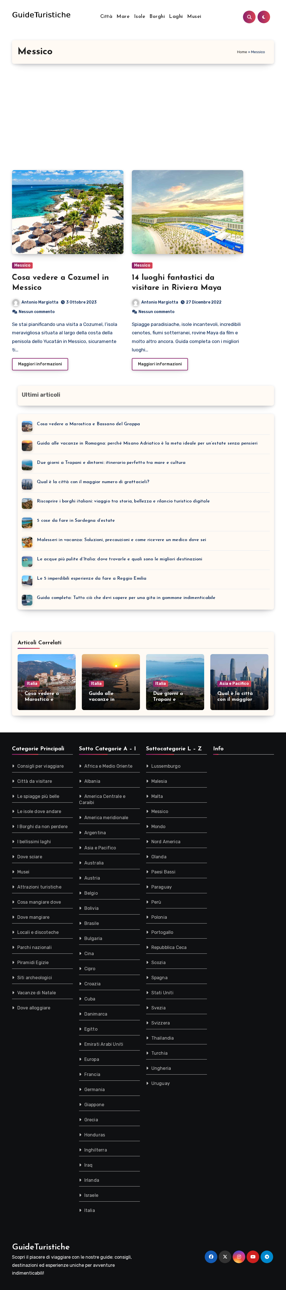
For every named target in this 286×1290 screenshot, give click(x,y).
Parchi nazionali (34, 947)
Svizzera (160, 1023)
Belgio (91, 893)
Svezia (158, 1008)
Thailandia (162, 1038)
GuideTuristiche (41, 1247)
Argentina (95, 832)
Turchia (159, 1053)
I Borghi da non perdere (42, 826)
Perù (156, 902)
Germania (94, 1089)
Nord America (165, 841)
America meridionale (106, 817)
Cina (89, 953)
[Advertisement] (144, 117)
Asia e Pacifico (234, 683)
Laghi (176, 16)
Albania (92, 781)
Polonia (159, 917)
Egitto (90, 1029)
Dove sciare (29, 856)
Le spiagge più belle (38, 796)
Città (106, 16)
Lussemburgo (165, 766)
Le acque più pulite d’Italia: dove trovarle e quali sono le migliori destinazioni (119, 559)
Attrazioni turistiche (39, 887)
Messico (22, 265)
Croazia (92, 983)
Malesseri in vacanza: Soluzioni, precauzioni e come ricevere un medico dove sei (121, 540)
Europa (91, 1059)
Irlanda (91, 1180)
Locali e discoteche (38, 932)
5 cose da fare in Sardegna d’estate (76, 520)
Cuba (90, 999)
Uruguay (160, 1083)
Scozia (158, 962)
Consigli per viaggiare (40, 766)
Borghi (157, 16)
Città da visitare (34, 781)
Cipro (90, 968)
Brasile (91, 923)
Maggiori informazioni (40, 364)
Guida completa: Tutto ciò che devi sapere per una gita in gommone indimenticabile (126, 598)
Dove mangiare (33, 917)
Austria (92, 878)
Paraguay (161, 887)
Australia (94, 863)
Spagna (159, 977)
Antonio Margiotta (40, 302)
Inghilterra (95, 1150)
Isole (140, 16)
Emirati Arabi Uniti (103, 1044)
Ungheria (161, 1068)
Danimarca (96, 1014)
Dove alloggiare (34, 1008)
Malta (157, 796)
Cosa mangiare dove (39, 902)
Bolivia (91, 908)
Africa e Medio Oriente (108, 766)
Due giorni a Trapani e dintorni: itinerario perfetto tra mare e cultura (111, 462)
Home (242, 52)
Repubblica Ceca (169, 947)
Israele (91, 1195)
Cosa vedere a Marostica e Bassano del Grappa (88, 424)
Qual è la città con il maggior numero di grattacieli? (93, 482)
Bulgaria (93, 938)
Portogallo (162, 932)
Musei (194, 16)
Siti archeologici (34, 977)
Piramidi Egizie (33, 962)
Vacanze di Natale (36, 992)
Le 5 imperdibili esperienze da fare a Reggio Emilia (91, 578)
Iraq (88, 1165)
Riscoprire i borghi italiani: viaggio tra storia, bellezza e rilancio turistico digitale (123, 501)
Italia (32, 683)
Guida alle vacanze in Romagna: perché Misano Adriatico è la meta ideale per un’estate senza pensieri (147, 443)
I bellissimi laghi (34, 841)
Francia (92, 1074)
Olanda (158, 856)
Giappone (94, 1104)
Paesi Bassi (163, 872)
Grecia (91, 1119)
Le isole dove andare (39, 811)
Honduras (94, 1135)
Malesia (159, 781)
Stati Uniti (162, 992)
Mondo (158, 826)
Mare (123, 16)
